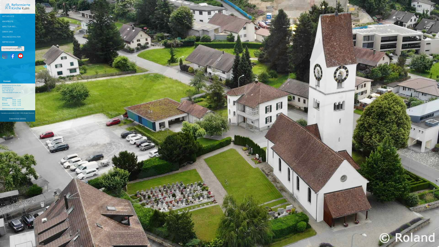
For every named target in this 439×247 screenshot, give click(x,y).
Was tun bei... (9, 27)
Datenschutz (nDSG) (17, 119)
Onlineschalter (11, 37)
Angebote (7, 21)
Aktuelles (8, 16)
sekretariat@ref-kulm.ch (11, 92)
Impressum (8, 42)
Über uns (7, 32)
